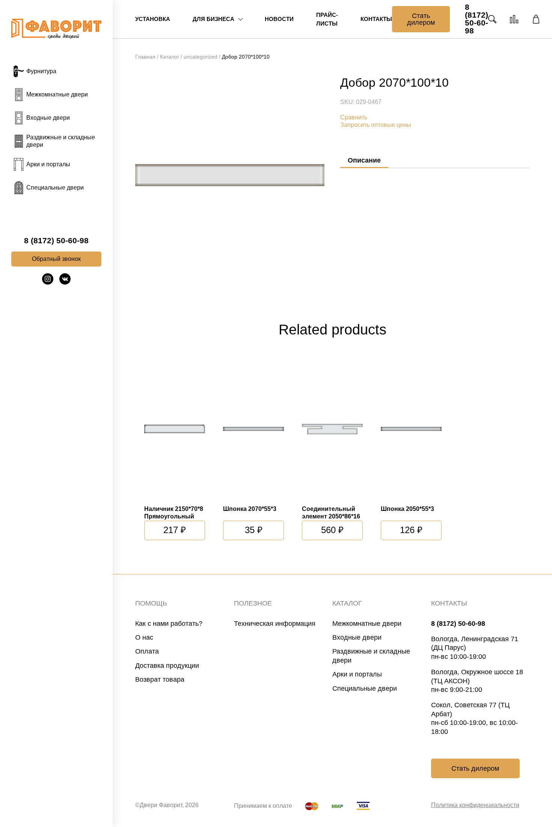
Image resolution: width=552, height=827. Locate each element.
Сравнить (353, 117)
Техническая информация (274, 623)
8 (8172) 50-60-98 (56, 241)
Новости (279, 19)
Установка (152, 19)
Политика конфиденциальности (475, 805)
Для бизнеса (213, 19)
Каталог (169, 57)
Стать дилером (421, 19)
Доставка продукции (167, 665)
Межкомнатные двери (366, 623)
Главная (145, 57)
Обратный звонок (56, 259)
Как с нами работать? (168, 623)
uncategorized (200, 57)
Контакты (376, 19)
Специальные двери (364, 688)
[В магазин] (536, 19)
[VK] (65, 282)
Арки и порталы (357, 674)
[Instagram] (48, 282)
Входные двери (357, 637)
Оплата (147, 651)
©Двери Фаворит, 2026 (167, 805)
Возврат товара (159, 679)
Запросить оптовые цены (375, 125)
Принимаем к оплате (263, 806)
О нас (144, 637)
